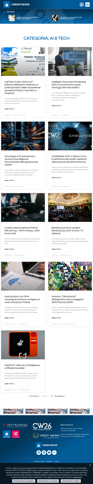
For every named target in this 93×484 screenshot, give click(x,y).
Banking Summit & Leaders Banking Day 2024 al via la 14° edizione (67, 231)
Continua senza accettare (24, 481)
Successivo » (59, 396)
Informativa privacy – (40, 461)
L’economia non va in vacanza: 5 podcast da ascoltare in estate (70, 18)
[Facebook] (38, 452)
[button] (82, 4)
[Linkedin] (44, 452)
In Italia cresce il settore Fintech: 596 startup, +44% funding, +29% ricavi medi (22, 231)
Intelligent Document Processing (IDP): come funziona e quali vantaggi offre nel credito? (69, 85)
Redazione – (51, 461)
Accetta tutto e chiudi (70, 481)
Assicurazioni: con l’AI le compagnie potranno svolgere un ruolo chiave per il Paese (22, 299)
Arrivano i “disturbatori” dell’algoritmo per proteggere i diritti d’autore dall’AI (68, 299)
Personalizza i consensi (48, 481)
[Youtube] (49, 452)
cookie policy (77, 477)
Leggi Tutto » (9, 109)
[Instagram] (54, 452)
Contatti (57, 461)
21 (52, 396)
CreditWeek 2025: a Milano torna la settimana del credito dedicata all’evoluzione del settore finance (69, 159)
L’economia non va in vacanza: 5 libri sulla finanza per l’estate (27, 18)
